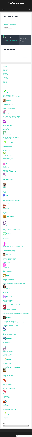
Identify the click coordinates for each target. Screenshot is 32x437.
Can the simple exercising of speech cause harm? (9, 409)
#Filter (3, 145)
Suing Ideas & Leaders (6, 167)
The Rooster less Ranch (6, 208)
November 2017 (5, 81)
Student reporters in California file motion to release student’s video (12, 312)
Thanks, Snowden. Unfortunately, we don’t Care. (9, 259)
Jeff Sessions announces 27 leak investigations (9, 309)
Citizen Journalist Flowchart (6, 238)
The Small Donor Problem (6, 342)
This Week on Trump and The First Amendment (9, 124)
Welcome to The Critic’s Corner (7, 218)
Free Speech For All (5, 92)
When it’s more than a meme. (7, 197)
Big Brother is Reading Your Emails (7, 159)
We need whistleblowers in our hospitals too (9, 250)
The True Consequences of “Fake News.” (8, 343)
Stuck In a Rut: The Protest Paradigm (8, 375)
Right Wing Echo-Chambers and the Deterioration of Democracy (11, 229)
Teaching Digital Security (6, 280)
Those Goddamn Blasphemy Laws (7, 203)
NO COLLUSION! (5, 192)
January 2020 (5, 66)
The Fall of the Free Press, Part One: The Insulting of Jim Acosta (11, 201)
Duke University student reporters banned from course (10, 310)
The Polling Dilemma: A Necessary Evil (8, 404)
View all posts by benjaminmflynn (12, 40)
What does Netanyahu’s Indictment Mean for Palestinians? (11, 137)
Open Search (29, 9)
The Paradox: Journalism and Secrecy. (8, 125)
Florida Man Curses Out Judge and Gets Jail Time (9, 334)
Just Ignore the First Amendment (7, 146)
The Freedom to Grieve (6, 129)
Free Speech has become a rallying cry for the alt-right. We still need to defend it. (14, 283)
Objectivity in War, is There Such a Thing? (8, 300)
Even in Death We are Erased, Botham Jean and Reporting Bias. (11, 304)
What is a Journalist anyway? (7, 262)
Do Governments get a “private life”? (7, 128)
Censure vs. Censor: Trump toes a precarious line (9, 414)
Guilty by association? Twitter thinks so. (8, 408)
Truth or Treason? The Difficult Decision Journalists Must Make (11, 96)
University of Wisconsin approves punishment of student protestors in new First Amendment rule (16, 313)
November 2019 (5, 69)
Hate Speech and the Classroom (7, 170)
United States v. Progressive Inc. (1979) (8, 384)
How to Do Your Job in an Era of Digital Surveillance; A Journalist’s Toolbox (13, 246)
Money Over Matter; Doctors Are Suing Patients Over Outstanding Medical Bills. (13, 322)
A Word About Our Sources (6, 220)
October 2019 (5, 70)
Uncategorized (23, 38)
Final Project (4, 330)
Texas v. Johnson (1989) (6, 247)
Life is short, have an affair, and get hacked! (9, 108)
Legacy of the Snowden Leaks (7, 270)
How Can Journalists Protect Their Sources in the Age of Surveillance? (12, 117)
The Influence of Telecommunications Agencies (9, 258)
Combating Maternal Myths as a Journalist (8, 345)
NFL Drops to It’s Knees (6, 178)
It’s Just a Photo (5, 346)
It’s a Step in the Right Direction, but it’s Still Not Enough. (10, 325)
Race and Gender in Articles (6, 372)
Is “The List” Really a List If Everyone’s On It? (9, 366)
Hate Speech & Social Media (6, 268)
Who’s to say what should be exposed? (8, 158)
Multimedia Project (12, 16)
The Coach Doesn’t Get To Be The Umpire (8, 293)
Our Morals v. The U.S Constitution (7, 354)
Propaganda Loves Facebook (7, 230)
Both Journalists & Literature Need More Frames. (9, 321)
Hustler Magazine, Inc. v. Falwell (24, 41)
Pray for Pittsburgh (5, 105)
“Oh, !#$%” (4, 182)
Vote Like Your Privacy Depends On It (8, 104)
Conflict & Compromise (6, 267)
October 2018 (5, 77)
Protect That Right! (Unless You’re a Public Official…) (10, 149)
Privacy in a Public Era (6, 180)
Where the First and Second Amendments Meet (9, 171)
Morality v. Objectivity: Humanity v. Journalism (9, 226)
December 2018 (5, 74)
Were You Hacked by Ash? (6, 150)
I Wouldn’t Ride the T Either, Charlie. (7, 241)
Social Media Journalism (6, 396)
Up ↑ (16, 434)
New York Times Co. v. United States (8, 155)
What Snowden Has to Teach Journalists (8, 95)
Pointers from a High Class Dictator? (8, 351)
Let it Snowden (5, 291)
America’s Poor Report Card (6, 376)
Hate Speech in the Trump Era (7, 188)
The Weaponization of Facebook (7, 271)
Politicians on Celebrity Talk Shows (7, 134)
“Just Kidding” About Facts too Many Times (9, 397)
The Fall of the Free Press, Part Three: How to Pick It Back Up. (11, 199)
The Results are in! (5, 191)
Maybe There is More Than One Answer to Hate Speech (10, 333)
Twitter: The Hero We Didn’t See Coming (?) (9, 388)
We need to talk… (5, 225)
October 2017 (5, 82)
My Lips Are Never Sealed (6, 288)
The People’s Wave (5, 292)
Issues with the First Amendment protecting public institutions (11, 116)
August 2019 (5, 73)
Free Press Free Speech (16, 2)
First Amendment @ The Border (7, 363)
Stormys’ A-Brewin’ (5, 107)
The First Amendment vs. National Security (8, 272)
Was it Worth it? (5, 212)
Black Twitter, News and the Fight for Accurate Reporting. (10, 301)
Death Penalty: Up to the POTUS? (7, 176)
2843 (3, 393)
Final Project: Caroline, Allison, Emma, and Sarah (9, 383)
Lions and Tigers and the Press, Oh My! (8, 179)
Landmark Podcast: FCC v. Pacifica (7, 237)
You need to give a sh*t (6, 405)
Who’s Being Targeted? (6, 213)
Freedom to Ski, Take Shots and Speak (8, 289)
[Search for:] (16, 426)
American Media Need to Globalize (7, 138)
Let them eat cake (5, 417)
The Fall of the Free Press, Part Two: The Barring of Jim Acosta (11, 200)
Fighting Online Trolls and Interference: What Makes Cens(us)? (11, 367)
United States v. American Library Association (9, 113)
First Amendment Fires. (6, 103)
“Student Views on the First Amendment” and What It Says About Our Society (13, 364)
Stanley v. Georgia (5, 166)
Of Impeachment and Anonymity (7, 387)
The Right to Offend (5, 209)
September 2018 (5, 78)
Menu (4, 9)
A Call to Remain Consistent (6, 355)
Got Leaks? (4, 187)
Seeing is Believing (5, 418)
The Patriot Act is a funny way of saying (11, 251)
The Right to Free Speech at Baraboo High (8, 279)
